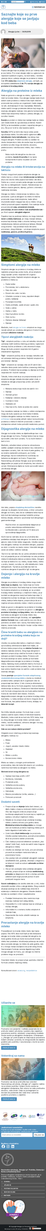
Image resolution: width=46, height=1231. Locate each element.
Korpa (43, 2)
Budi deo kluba (9, 1192)
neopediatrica (31, 970)
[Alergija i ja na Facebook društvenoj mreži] (2, 2)
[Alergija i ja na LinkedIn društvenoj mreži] (6, 2)
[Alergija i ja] (3, 8)
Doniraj (7, 1181)
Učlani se (7, 1185)
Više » (20, 1178)
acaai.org (21, 970)
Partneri (7, 1195)
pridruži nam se (9, 1048)
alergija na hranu (19, 327)
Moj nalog (35, 2)
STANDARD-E (25, 1229)
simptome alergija (24, 81)
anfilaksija (5, 419)
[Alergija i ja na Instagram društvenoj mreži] (4, 2)
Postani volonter (11, 1188)
